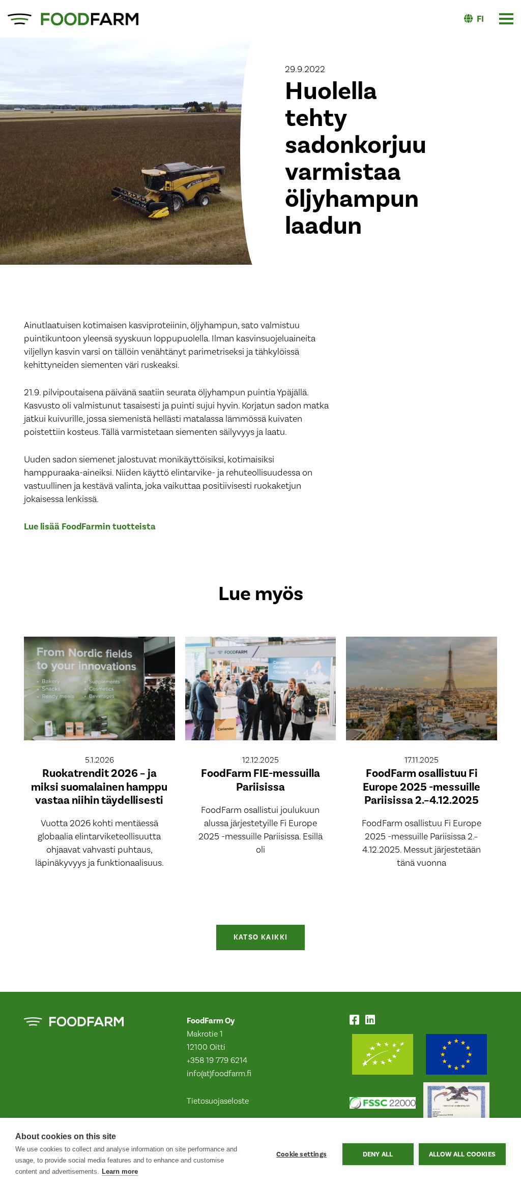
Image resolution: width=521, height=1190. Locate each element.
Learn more (120, 1171)
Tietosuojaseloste (218, 1101)
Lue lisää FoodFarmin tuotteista (90, 527)
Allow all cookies (462, 1154)
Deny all (378, 1154)
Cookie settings (301, 1154)
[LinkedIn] (372, 1021)
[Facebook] (356, 1021)
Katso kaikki (261, 937)
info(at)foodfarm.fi (219, 1074)
